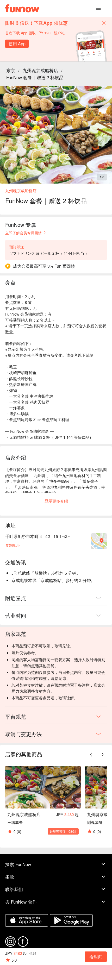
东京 (10, 70)
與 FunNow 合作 (21, 901)
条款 (9, 876)
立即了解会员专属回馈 (23, 232)
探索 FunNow (18, 864)
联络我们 (14, 889)
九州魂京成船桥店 (40, 70)
